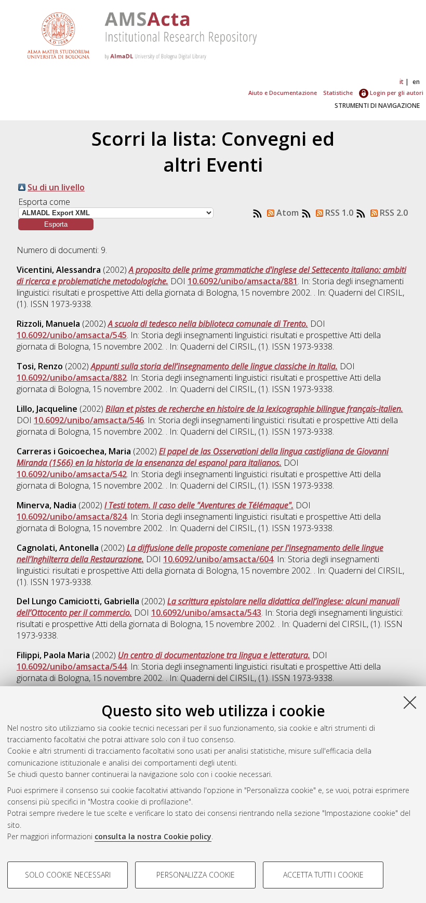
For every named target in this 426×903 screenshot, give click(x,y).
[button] (56, 224)
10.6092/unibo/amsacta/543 (206, 612)
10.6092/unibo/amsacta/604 (218, 559)
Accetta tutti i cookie (323, 875)
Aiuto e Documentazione (282, 92)
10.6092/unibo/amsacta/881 (243, 281)
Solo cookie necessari (68, 875)
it (402, 81)
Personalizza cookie (195, 875)
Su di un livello (56, 187)
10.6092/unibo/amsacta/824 (72, 516)
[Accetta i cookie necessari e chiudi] (410, 702)
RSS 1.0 (338, 212)
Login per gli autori (395, 92)
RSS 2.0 (393, 212)
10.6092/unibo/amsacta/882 (72, 377)
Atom (286, 212)
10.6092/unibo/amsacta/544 (72, 666)
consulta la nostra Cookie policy (153, 836)
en (416, 81)
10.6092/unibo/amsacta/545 (72, 335)
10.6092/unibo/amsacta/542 (72, 474)
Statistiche (338, 92)
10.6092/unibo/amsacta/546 (89, 420)
